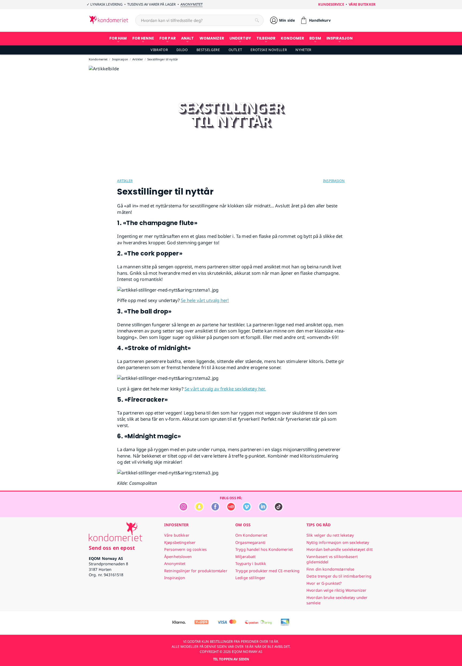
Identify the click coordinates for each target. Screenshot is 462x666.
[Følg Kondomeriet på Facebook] (215, 510)
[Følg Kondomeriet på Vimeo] (247, 510)
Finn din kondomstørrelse (330, 569)
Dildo (182, 49)
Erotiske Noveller (269, 49)
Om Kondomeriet (251, 535)
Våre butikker (362, 4)
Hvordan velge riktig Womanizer (336, 590)
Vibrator (159, 49)
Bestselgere (208, 49)
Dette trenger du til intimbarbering (338, 576)
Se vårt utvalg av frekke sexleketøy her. (225, 389)
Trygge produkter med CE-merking (267, 570)
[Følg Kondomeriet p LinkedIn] (263, 510)
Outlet (235, 49)
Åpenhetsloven (178, 556)
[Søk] (257, 20)
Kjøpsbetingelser (179, 542)
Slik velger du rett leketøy (330, 535)
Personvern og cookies (185, 549)
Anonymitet (191, 4)
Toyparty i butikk (250, 563)
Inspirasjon (334, 180)
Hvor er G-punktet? (324, 583)
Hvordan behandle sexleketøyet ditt (339, 549)
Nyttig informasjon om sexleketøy (337, 542)
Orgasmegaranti (250, 542)
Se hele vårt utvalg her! (205, 300)
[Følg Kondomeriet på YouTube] (231, 510)
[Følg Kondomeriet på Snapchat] (199, 510)
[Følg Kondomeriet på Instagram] (183, 510)
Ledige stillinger (250, 577)
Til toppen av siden (231, 659)
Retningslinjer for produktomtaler (195, 570)
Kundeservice (331, 4)
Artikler (125, 180)
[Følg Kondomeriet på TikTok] (278, 510)
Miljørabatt (245, 556)
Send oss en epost (112, 547)
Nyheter (303, 49)
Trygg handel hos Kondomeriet (264, 549)
